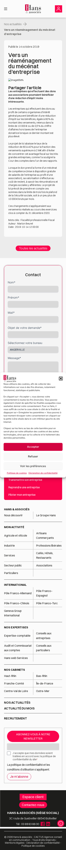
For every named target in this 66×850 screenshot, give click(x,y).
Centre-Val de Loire (16, 691)
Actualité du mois (19, 708)
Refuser (33, 456)
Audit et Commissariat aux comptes (18, 648)
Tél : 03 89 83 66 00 (27, 824)
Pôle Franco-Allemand (18, 593)
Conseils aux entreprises (43, 636)
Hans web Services (16, 658)
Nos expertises (16, 627)
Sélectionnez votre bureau (25, 343)
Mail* (11, 312)
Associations (44, 565)
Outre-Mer (42, 691)
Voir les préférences (33, 466)
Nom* (11, 282)
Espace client (33, 797)
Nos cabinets (14, 669)
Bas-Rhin (41, 676)
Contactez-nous (33, 805)
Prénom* (13, 297)
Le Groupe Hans (46, 515)
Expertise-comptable (17, 635)
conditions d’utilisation (20, 769)
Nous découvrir (13, 515)
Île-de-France (44, 683)
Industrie (9, 545)
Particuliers (11, 573)
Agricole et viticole (15, 535)
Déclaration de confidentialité (43, 473)
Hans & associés (17, 509)
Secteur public (13, 565)
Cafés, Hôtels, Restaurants (44, 555)
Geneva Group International (13, 613)
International (15, 584)
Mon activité (14, 527)
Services (9, 555)
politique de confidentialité (27, 764)
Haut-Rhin (10, 676)
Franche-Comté (14, 683)
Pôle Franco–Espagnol (44, 593)
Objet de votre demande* (25, 327)
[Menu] (5, 8)
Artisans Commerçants (45, 535)
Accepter (33, 446)
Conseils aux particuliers (43, 648)
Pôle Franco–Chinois (16, 603)
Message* (14, 358)
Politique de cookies (17, 473)
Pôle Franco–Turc (47, 603)
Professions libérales (49, 545)
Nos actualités (13, 24)
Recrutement (15, 718)
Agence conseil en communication (35, 838)
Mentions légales (14, 842)
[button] (60, 378)
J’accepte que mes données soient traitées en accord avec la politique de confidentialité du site (34, 756)
